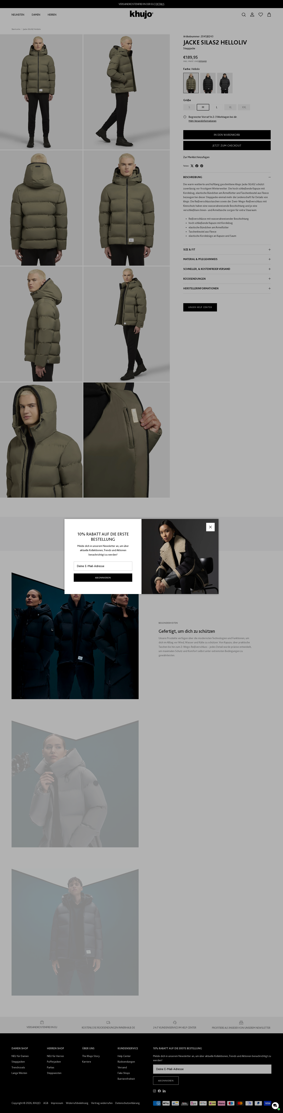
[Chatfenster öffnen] (275, 1105)
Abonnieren (103, 577)
